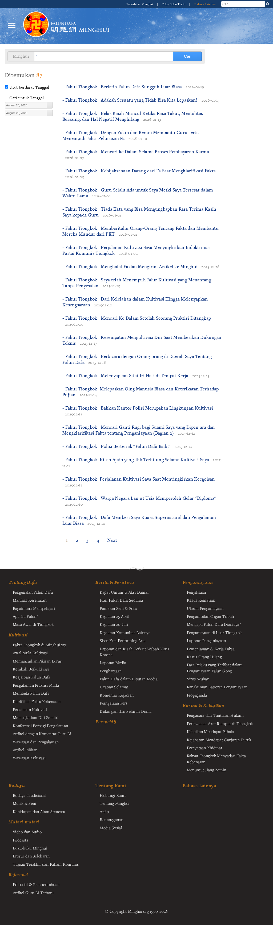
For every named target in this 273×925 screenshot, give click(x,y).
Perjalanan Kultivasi (30, 709)
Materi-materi (24, 822)
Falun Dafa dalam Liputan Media (129, 678)
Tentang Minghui (114, 803)
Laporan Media (113, 662)
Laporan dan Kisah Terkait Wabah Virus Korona (134, 651)
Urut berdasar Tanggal (29, 87)
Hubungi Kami (112, 795)
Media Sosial (111, 827)
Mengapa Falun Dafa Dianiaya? (214, 624)
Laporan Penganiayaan (206, 640)
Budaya (17, 785)
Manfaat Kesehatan (29, 600)
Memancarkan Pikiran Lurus (37, 661)
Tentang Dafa (23, 582)
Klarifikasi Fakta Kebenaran (37, 701)
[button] (50, 105)
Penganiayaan (198, 582)
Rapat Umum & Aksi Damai (124, 592)
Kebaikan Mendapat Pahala (210, 731)
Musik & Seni (24, 803)
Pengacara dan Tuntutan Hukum (215, 715)
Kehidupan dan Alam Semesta (39, 811)
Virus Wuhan (198, 678)
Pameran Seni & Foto (118, 608)
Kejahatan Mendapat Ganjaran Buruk (219, 739)
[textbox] (26, 105)
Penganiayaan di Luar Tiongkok (214, 632)
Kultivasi (18, 635)
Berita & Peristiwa (114, 582)
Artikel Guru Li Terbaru (33, 892)
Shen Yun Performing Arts (122, 640)
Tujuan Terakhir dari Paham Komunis (46, 864)
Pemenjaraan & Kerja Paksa (211, 648)
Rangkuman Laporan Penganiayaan (217, 686)
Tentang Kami (110, 785)
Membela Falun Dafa (31, 693)
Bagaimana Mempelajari (34, 608)
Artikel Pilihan (25, 749)
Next (112, 540)
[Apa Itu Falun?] (36, 25)
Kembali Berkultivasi (31, 669)
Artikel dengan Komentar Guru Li (42, 733)
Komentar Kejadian (117, 695)
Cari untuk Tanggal (26, 98)
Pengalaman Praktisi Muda (36, 685)
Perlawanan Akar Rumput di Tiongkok (220, 723)
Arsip (104, 811)
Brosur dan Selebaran (31, 856)
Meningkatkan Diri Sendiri (35, 717)
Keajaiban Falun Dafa (31, 677)
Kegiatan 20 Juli (114, 624)
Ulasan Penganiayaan (205, 608)
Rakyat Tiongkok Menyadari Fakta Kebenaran (216, 758)
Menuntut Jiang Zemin (206, 769)
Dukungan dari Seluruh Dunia (125, 711)
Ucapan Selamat (114, 686)
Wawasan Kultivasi (29, 757)
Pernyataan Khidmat (204, 747)
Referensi (18, 874)
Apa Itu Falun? (25, 616)
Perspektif (105, 721)
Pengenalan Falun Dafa (33, 592)
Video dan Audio (27, 831)
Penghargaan (111, 670)
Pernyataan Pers (113, 703)
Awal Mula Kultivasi (30, 652)
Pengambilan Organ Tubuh (210, 616)
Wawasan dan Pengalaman (36, 741)
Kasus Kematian (201, 600)
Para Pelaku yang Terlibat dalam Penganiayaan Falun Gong (215, 667)
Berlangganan (111, 819)
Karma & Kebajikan (203, 705)
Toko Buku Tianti (174, 4)
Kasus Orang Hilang (204, 656)
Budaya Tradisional (29, 795)
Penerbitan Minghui (140, 4)
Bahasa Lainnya (204, 4)
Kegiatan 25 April (114, 616)
